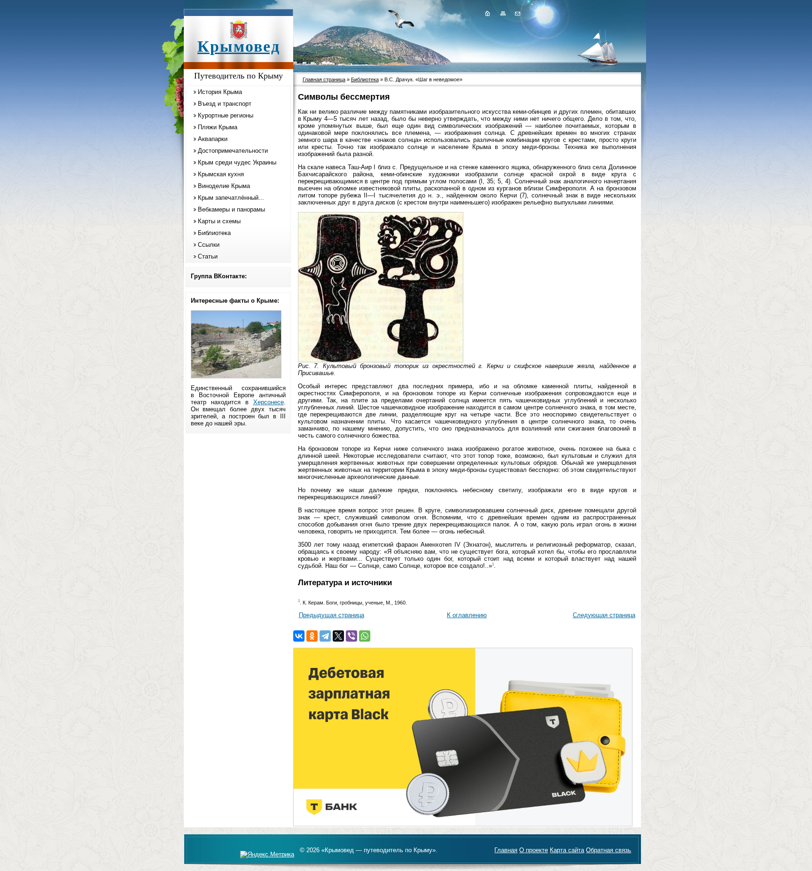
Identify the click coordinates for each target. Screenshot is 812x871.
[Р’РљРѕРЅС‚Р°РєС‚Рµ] (298, 636)
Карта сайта (567, 850)
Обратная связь (608, 850)
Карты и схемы (219, 221)
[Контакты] (517, 13)
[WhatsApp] (364, 636)
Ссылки (208, 244)
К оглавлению (467, 615)
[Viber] (351, 636)
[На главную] (487, 13)
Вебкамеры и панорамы (231, 209)
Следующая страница (604, 615)
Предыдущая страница (331, 615)
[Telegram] (325, 636)
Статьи (208, 256)
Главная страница (324, 79)
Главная (505, 850)
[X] (338, 636)
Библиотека (214, 232)
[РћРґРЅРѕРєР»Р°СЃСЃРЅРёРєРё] (312, 636)
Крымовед (238, 46)
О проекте (533, 850)
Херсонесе (268, 402)
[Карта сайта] (503, 13)
